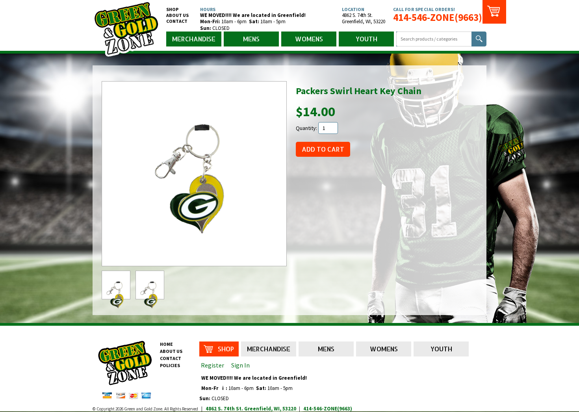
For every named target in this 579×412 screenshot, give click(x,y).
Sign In (240, 365)
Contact (176, 21)
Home (166, 344)
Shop (172, 9)
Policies (170, 365)
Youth (366, 39)
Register (212, 365)
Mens (251, 39)
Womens (309, 39)
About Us (177, 15)
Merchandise (193, 39)
